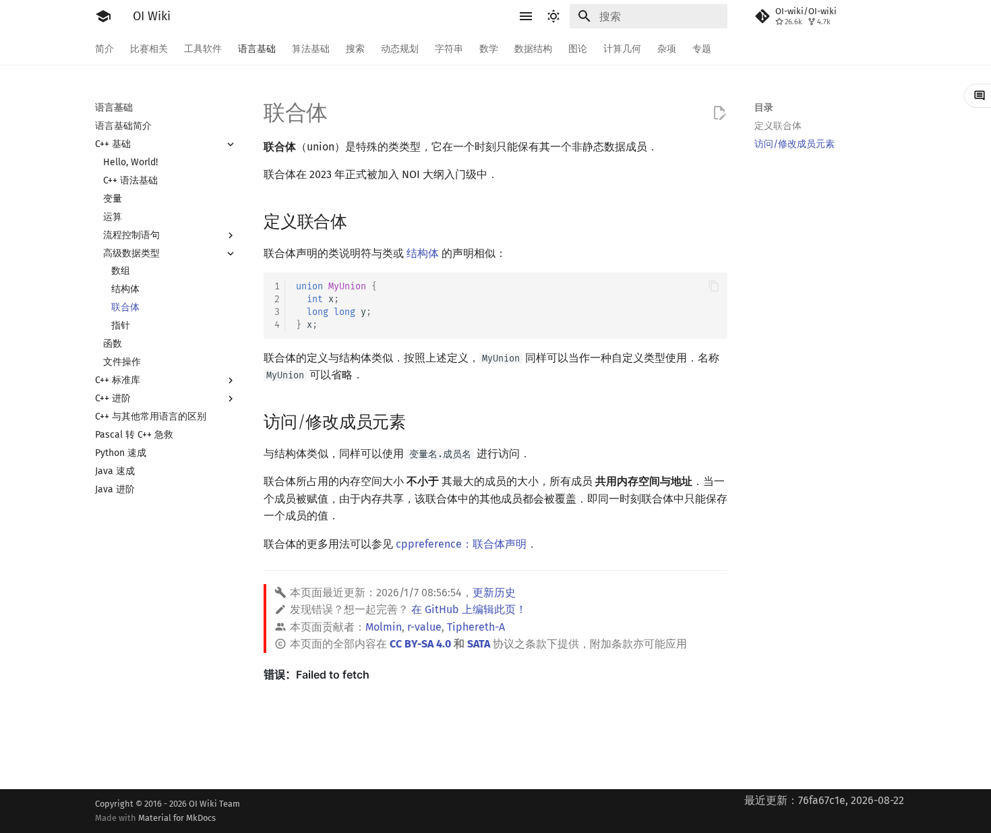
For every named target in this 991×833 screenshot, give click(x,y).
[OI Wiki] (103, 16)
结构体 (423, 253)
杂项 (666, 49)
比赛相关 (149, 49)
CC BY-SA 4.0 (420, 643)
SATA (478, 643)
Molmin (383, 627)
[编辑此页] (719, 113)
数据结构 (533, 49)
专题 (701, 49)
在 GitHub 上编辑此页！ (469, 609)
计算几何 (622, 49)
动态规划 (400, 49)
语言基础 (257, 49)
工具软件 (203, 49)
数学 (488, 49)
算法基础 (311, 49)
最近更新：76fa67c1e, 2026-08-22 (824, 800)
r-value (424, 627)
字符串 (449, 49)
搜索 (355, 49)
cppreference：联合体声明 (461, 544)
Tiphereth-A (476, 627)
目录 (763, 107)
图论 (577, 49)
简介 (104, 49)
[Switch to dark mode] (553, 16)
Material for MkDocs (177, 818)
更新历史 (494, 592)
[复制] (714, 286)
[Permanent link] (360, 220)
